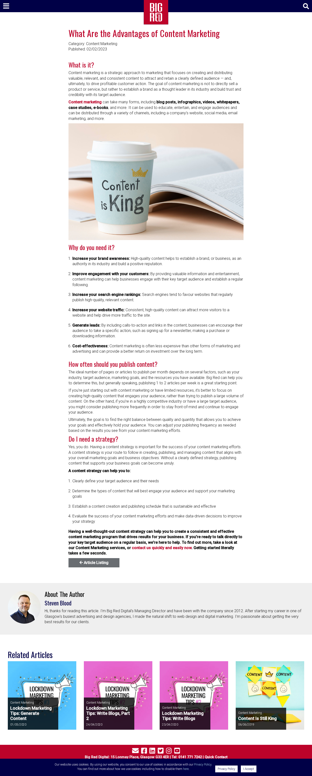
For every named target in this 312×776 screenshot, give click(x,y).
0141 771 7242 (190, 757)
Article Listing (95, 562)
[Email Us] (135, 751)
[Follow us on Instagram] (169, 751)
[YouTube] (177, 751)
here (186, 769)
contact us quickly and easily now (162, 547)
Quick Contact (216, 757)
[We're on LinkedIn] (152, 751)
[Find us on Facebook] (144, 751)
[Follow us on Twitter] (160, 751)
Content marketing (85, 102)
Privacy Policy (202, 764)
